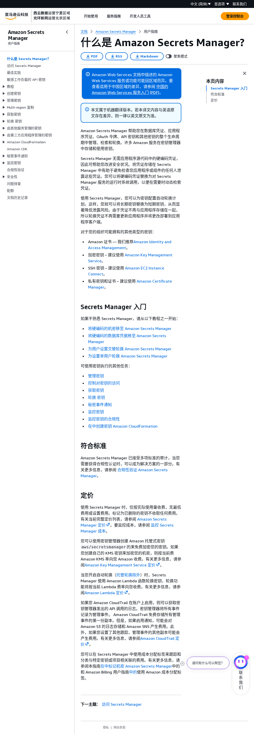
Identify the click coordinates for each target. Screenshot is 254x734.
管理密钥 (96, 375)
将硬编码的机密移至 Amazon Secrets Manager (129, 328)
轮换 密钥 (96, 397)
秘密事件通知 (100, 404)
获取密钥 (96, 390)
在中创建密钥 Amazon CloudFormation (123, 426)
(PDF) (154, 92)
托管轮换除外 (128, 574)
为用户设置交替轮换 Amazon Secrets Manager (129, 348)
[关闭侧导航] (67, 32)
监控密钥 (96, 411)
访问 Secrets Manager (122, 704)
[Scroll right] (154, 16)
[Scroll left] (80, 16)
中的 (133, 672)
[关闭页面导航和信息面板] (244, 73)
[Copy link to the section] (77, 306)
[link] (151, 31)
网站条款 (120, 727)
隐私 (106, 727)
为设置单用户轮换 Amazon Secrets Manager (127, 355)
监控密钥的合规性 (104, 418)
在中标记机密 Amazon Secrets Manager (136, 666)
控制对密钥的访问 (104, 383)
